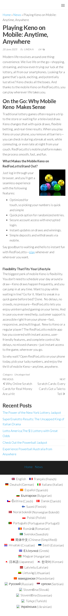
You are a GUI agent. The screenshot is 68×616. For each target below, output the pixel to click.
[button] (63, 5)
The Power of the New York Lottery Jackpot (32, 412)
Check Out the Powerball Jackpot (25, 442)
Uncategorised (22, 374)
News (17, 15)
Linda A (29, 49)
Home (7, 15)
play (32, 252)
